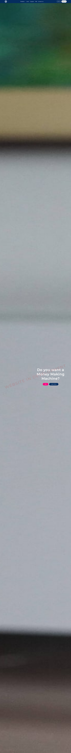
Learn (27, 1)
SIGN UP (64, 1)
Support (32, 1)
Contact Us (40, 1)
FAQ (36, 1)
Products (22, 1)
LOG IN (58, 1)
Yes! (45, 384)
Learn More (53, 384)
